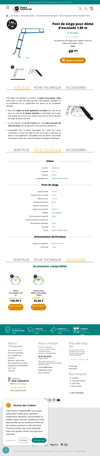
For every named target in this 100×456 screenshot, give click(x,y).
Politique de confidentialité (18, 365)
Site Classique (77, 393)
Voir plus (21, 87)
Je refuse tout (10, 440)
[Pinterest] (54, 400)
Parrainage (73, 366)
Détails (73, 46)
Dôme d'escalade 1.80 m (16, 292)
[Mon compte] (86, 9)
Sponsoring (20, 360)
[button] (5, 450)
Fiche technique (47, 87)
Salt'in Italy (75, 383)
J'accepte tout (39, 440)
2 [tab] (29, 57)
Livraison (11, 358)
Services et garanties (16, 353)
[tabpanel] (27, 39)
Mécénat (11, 360)
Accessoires (76, 87)
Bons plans (73, 368)
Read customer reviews (18, 390)
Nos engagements (14, 355)
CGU (14, 368)
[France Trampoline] (24, 8)
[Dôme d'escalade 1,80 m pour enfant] (15, 280)
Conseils (11, 371)
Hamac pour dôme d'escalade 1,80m (38, 292)
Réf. (67, 37)
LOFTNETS (75, 378)
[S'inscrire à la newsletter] (87, 360)
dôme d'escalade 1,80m (50, 98)
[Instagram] (49, 400)
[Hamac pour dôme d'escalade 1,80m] (38, 280)
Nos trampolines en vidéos (18, 363)
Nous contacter (44, 373)
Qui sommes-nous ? (15, 350)
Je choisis (23, 440)
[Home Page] (7, 16)
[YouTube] (58, 400)
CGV (9, 368)
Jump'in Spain (76, 386)
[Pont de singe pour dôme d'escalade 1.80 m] (27, 39)
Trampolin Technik (78, 381)
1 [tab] (26, 57)
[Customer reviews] (18, 379)
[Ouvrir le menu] (7, 6)
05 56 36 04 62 (44, 356)
